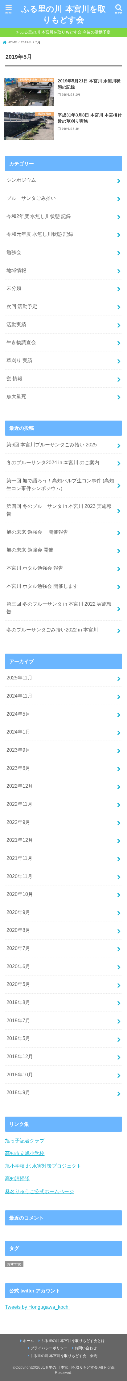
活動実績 (16, 324)
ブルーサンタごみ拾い (31, 198)
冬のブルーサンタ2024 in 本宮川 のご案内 (52, 462)
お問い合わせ (86, 1348)
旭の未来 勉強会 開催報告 (37, 532)
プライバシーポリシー (49, 1348)
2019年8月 (18, 1002)
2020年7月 (18, 948)
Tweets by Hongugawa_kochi (37, 1307)
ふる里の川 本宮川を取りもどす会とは (73, 1341)
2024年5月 (18, 714)
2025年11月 (19, 677)
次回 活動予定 (21, 306)
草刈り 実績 (19, 360)
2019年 (26, 42)
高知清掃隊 (17, 1178)
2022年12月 (19, 786)
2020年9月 (18, 912)
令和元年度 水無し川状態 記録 (39, 234)
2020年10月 (19, 894)
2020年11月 (19, 876)
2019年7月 (18, 1020)
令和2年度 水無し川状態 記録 (38, 216)
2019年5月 (18, 1038)
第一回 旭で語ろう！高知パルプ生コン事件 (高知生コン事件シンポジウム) (60, 484)
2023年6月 (18, 768)
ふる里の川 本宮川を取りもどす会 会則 (63, 1356)
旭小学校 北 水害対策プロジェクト (43, 1166)
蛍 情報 (14, 378)
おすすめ (14, 1264)
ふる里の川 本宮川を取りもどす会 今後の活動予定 (65, 32)
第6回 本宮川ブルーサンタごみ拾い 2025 (51, 444)
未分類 (13, 288)
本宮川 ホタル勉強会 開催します (42, 586)
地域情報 (16, 270)
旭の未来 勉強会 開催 (29, 549)
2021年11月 (19, 858)
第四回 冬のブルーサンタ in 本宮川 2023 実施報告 (59, 509)
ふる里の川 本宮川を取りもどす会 (63, 14)
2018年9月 (18, 1092)
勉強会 (13, 252)
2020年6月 (18, 966)
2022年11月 (19, 804)
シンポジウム (21, 180)
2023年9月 (18, 750)
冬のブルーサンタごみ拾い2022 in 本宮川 (52, 629)
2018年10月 (19, 1074)
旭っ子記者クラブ (24, 1140)
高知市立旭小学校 (24, 1153)
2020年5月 (18, 984)
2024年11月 (19, 695)
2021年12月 (19, 840)
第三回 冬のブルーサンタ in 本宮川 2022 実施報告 (59, 607)
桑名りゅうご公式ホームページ (39, 1191)
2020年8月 (18, 930)
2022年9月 (18, 822)
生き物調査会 (21, 342)
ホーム (28, 1341)
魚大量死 (16, 396)
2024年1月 (18, 731)
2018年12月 (19, 1056)
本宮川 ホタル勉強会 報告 (34, 568)
